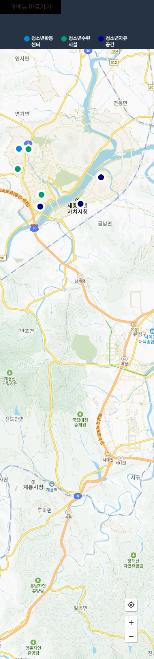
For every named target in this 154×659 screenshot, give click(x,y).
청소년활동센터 (42, 41)
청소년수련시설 (79, 41)
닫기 (140, 15)
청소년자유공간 (116, 41)
